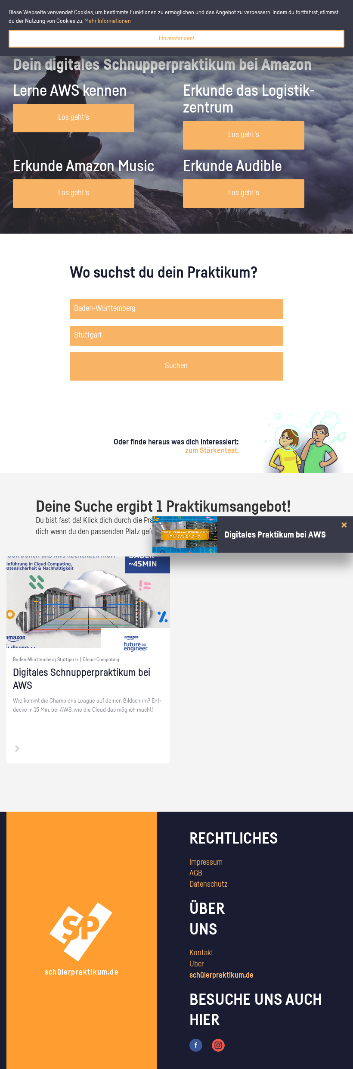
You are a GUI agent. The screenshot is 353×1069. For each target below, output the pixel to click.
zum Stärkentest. (212, 451)
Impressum (206, 862)
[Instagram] (218, 1045)
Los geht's (73, 118)
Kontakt (201, 953)
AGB (195, 873)
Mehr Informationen (107, 21)
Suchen (176, 366)
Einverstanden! (176, 38)
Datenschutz (208, 884)
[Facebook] (195, 1045)
